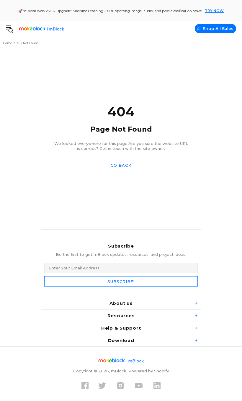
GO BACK (121, 165)
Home (7, 43)
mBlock (41, 29)
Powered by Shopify (148, 371)
